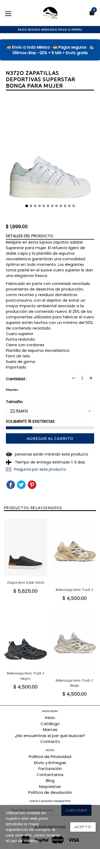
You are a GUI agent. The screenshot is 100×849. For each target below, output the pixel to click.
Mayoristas (50, 786)
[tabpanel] (50, 153)
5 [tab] (43, 206)
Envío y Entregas (50, 762)
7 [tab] (52, 206)
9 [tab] (60, 206)
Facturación (50, 768)
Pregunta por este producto (39, 469)
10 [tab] (65, 206)
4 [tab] (39, 206)
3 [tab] (35, 206)
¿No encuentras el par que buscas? (50, 735)
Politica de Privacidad (50, 756)
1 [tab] (26, 206)
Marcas (50, 729)
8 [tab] (56, 206)
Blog (50, 780)
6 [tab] (48, 206)
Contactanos (50, 774)
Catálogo (50, 723)
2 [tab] (31, 206)
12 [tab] (73, 206)
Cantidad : (16, 379)
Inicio (50, 717)
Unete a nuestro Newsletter (50, 801)
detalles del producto (29, 236)
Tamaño (14, 401)
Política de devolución (50, 792)
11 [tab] (69, 206)
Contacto (50, 741)
